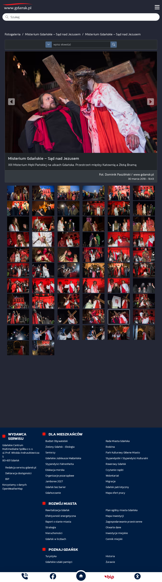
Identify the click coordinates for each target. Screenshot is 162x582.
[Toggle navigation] (157, 7)
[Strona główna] (25, 577)
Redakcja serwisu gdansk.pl (20, 467)
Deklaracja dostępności (18, 473)
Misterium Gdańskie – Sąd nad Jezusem (53, 34)
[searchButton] (113, 44)
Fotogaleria (13, 34)
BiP (7, 479)
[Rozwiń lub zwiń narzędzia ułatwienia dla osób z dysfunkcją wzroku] (137, 577)
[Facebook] (53, 577)
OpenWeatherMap (12, 489)
